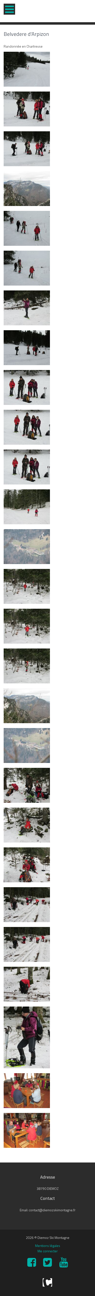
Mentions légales (47, 1245)
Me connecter (48, 1251)
